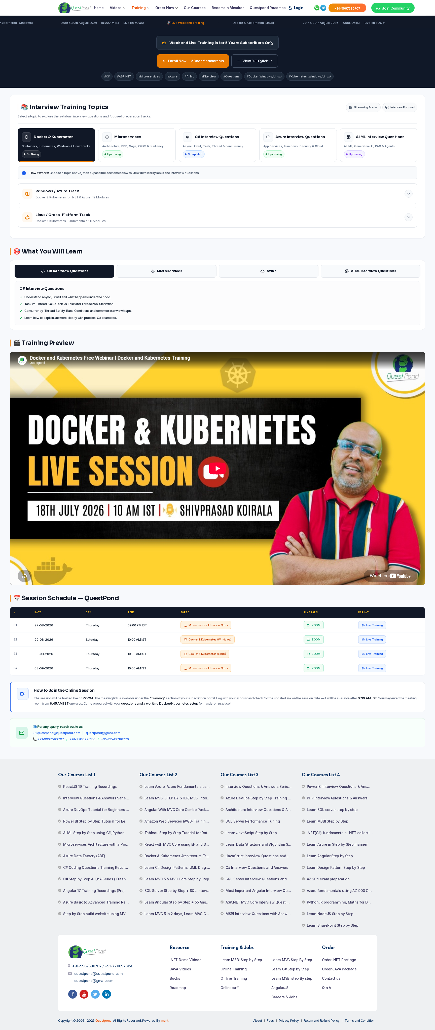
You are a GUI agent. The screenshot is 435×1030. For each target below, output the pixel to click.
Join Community (395, 8)
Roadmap (178, 987)
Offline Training (234, 978)
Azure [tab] (272, 271)
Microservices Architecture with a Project (97, 844)
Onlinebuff (230, 987)
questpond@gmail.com (103, 733)
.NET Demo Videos (185, 960)
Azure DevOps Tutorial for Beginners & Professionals (98, 809)
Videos (116, 8)
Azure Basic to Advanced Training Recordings (98, 902)
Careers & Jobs (284, 997)
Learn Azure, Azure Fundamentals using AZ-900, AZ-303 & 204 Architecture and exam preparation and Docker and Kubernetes (179, 786)
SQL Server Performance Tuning (253, 821)
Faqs (270, 1020)
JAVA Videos (180, 969)
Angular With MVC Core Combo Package (178, 809)
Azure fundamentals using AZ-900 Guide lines (342, 890)
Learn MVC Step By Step (291, 960)
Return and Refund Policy (322, 1020)
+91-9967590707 (50, 739)
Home (99, 8)
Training (138, 8)
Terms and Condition (359, 1020)
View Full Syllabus (257, 61)
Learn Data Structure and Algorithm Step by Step (261, 844)
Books (175, 978)
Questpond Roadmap (268, 8)
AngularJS (279, 987)
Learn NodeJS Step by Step (330, 914)
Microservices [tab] (169, 271)
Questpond (103, 1020)
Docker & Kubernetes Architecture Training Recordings (179, 856)
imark (165, 1020)
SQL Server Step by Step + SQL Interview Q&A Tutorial (179, 890)
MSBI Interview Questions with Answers (259, 914)
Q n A (326, 987)
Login (298, 8)
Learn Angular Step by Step (330, 856)
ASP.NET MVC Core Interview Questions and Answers (261, 902)
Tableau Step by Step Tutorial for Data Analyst (179, 833)
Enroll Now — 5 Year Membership (196, 61)
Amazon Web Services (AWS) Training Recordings (179, 821)
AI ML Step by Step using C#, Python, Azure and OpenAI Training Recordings (98, 833)
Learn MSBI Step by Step (327, 821)
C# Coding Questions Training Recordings (98, 867)
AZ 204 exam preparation (328, 879)
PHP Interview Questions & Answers (337, 798)
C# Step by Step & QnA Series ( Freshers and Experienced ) (98, 879)
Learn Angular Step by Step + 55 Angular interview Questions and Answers (179, 902)
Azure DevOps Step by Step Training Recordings (261, 798)
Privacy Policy (289, 1020)
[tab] (56, 145)
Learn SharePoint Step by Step (332, 925)
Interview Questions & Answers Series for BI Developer (261, 786)
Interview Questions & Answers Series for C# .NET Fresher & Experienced (98, 798)
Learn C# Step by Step (290, 969)
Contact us (331, 978)
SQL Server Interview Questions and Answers (261, 879)
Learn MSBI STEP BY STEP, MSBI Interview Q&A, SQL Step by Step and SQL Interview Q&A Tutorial (179, 798)
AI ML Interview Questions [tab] (373, 271)
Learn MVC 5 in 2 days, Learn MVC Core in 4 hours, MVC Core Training (179, 914)
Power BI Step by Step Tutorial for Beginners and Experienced (98, 821)
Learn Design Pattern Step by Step (336, 867)
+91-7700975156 (82, 739)
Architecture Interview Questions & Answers (261, 809)
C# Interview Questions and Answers (257, 867)
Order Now (164, 8)
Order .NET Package (339, 960)
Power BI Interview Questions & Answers (341, 786)
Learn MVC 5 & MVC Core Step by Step (176, 879)
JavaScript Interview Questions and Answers (261, 856)
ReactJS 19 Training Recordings (90, 786)
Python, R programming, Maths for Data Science (342, 902)
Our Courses (195, 8)
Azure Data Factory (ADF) (84, 856)
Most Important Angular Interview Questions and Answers (261, 890)
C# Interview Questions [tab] (67, 271)
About (257, 1020)
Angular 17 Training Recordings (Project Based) (98, 890)
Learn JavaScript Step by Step (251, 833)
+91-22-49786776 (115, 739)
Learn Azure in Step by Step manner (337, 844)
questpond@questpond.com (58, 733)
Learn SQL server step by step (332, 809)
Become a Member (228, 8)
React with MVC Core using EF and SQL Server (179, 844)
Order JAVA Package (339, 969)
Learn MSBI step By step (291, 978)
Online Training (234, 969)
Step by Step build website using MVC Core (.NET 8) (98, 914)
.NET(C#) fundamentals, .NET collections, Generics (342, 833)
